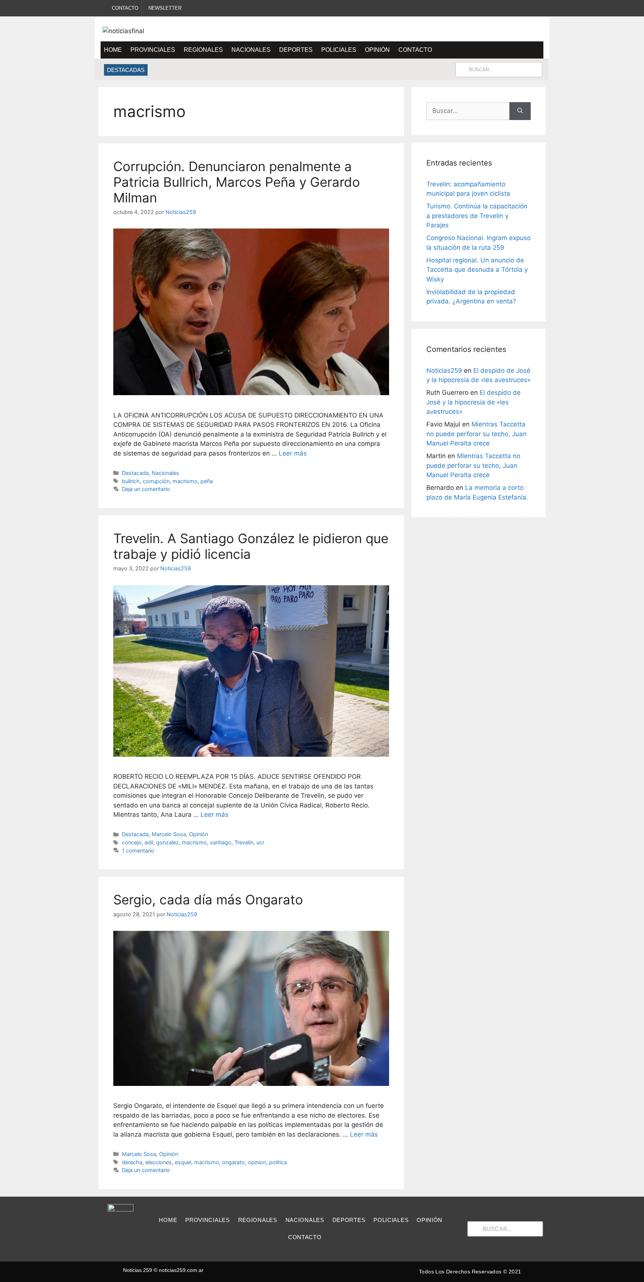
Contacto (415, 50)
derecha (132, 1162)
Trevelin (243, 842)
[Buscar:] (467, 111)
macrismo (185, 481)
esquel (183, 1162)
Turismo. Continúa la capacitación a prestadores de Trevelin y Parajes (476, 215)
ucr (260, 842)
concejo (132, 842)
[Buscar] (520, 111)
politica (278, 1162)
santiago (220, 842)
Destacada (135, 473)
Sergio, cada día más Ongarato (208, 899)
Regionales (203, 50)
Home (113, 50)
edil (149, 842)
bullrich (131, 481)
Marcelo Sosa (169, 834)
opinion (257, 1162)
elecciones (158, 1162)
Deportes (296, 50)
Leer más (293, 453)
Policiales (338, 50)
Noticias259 (444, 370)
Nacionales (251, 50)
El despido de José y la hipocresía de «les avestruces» (473, 402)
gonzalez (167, 842)
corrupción (156, 481)
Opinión (377, 50)
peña (207, 481)
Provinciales (152, 50)
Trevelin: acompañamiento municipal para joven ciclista (233, 69)
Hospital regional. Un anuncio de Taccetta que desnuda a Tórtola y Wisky (477, 269)
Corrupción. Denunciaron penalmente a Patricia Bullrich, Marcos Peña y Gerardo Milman (236, 181)
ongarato (233, 1162)
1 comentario (138, 850)
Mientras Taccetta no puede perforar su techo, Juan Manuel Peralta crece (476, 433)
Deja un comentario (146, 489)
